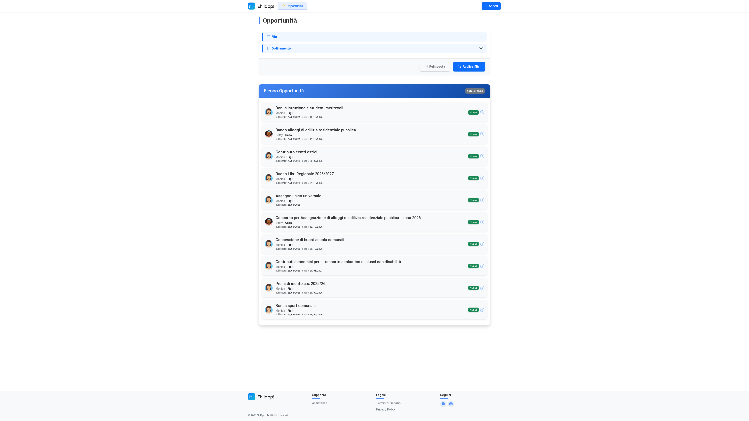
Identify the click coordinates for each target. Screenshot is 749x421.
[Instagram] (451, 404)
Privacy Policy (386, 409)
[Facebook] (443, 404)
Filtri (275, 37)
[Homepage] (261, 6)
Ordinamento (281, 48)
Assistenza (319, 403)
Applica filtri (471, 66)
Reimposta (437, 66)
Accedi (493, 6)
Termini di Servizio (388, 403)
